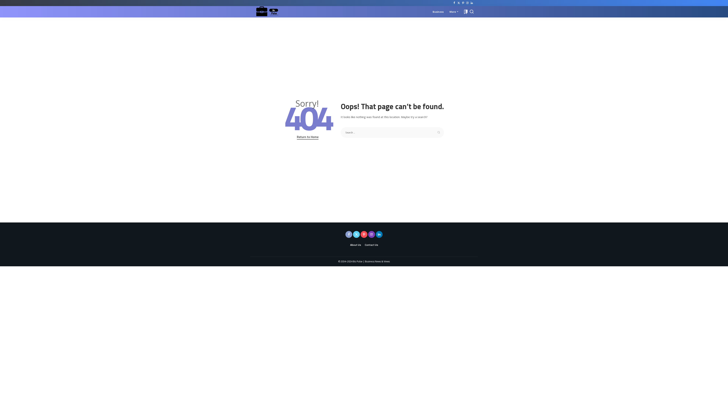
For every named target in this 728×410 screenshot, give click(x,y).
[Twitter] (459, 3)
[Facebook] (454, 3)
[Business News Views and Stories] (268, 11)
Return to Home (307, 137)
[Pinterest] (463, 3)
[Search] (471, 11)
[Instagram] (467, 3)
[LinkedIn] (472, 3)
